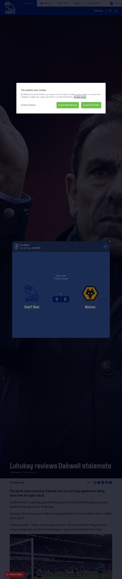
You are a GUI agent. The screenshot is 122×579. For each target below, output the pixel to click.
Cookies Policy (80, 97)
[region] (61, 98)
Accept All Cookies (91, 105)
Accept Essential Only (67, 105)
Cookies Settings (28, 105)
